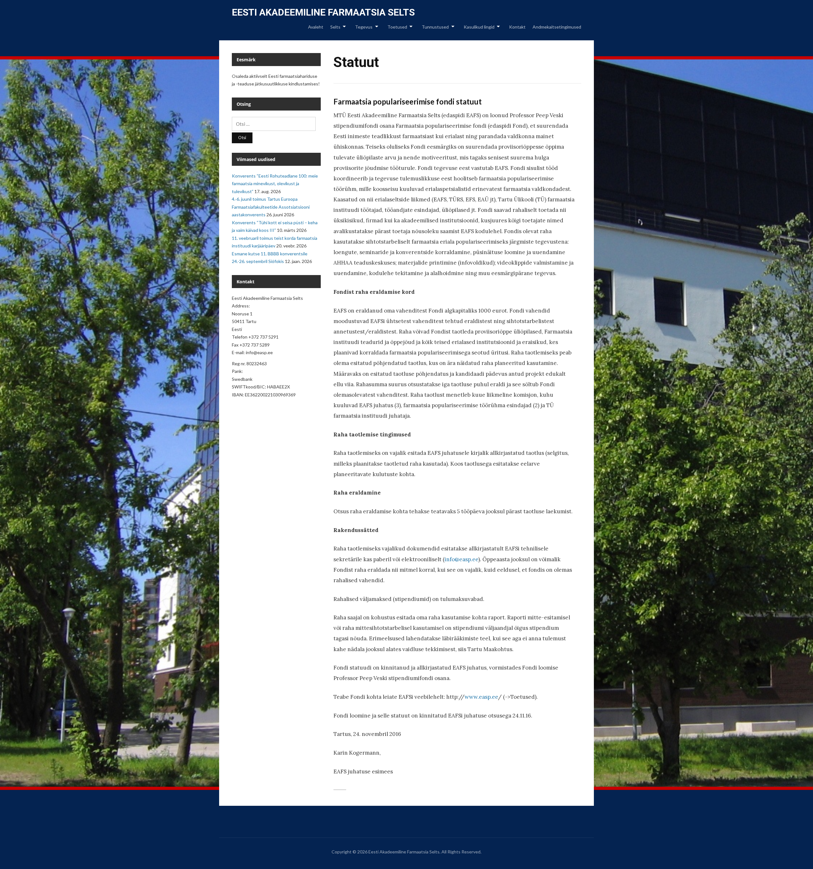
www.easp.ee (481, 696)
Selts (335, 27)
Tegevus (364, 27)
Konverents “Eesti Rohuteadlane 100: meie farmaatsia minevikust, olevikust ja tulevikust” (275, 183)
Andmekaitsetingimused (557, 27)
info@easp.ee (461, 559)
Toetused (397, 27)
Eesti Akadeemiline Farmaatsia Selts (323, 12)
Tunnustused (435, 27)
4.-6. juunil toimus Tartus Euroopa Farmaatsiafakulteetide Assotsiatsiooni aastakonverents (271, 206)
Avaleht (315, 27)
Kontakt (517, 27)
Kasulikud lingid (479, 27)
